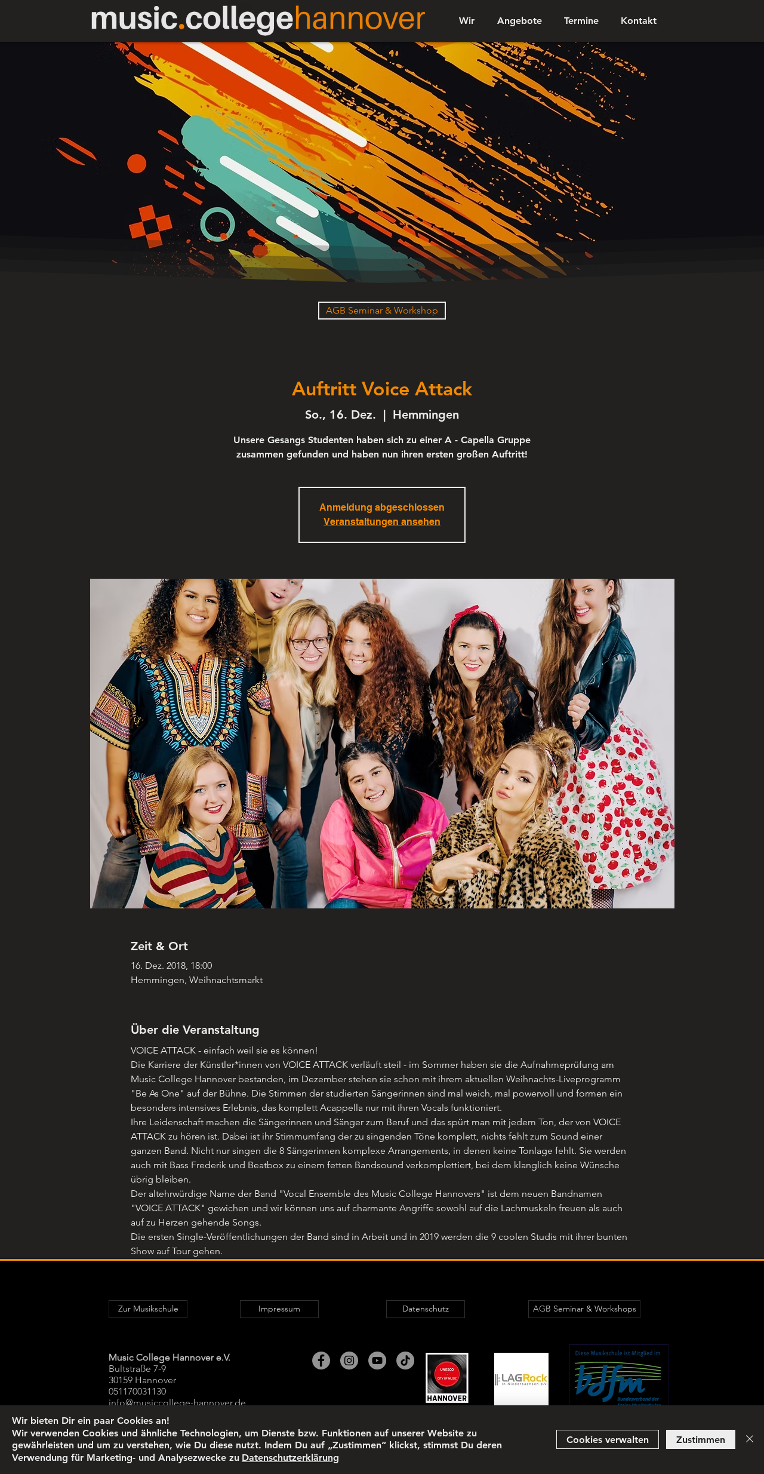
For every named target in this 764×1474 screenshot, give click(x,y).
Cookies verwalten (607, 1439)
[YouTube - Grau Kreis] (377, 1360)
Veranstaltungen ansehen (382, 521)
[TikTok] (405, 1360)
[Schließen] (750, 1439)
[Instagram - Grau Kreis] (349, 1360)
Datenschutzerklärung (290, 1457)
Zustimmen (700, 1439)
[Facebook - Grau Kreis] (321, 1360)
